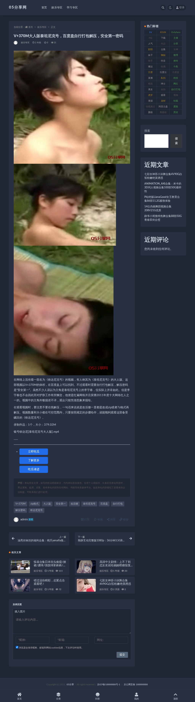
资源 (150, 101)
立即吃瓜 (33, 451)
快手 (150, 61)
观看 (163, 95)
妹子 (150, 55)
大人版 (47, 504)
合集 (163, 49)
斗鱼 (175, 66)
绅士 (163, 84)
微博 (175, 55)
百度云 (163, 72)
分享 (175, 44)
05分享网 (18, 7)
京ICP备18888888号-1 (108, 684)
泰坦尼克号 (89, 504)
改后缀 (74, 504)
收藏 (100, 519)
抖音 (163, 61)
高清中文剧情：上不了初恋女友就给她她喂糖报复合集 (115, 565)
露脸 (175, 106)
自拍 (163, 89)
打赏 (86, 519)
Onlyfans (175, 32)
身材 (163, 101)
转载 (175, 101)
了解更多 (33, 460)
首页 (44, 7)
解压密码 (20, 510)
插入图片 (20, 611)
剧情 (150, 49)
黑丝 (175, 112)
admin (26, 519)
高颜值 (163, 112)
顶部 (175, 699)
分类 (58, 699)
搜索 (147, 130)
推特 (175, 61)
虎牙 (150, 95)
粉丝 (175, 78)
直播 (150, 78)
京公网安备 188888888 (136, 684)
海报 (112, 519)
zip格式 (34, 504)
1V (150, 32)
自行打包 (118, 504)
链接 (125, 519)
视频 (175, 95)
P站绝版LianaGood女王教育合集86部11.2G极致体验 (162, 199)
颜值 (150, 112)
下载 (163, 38)
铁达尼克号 (36, 510)
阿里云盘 (163, 106)
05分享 (70, 684)
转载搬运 (150, 106)
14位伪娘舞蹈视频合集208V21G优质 (157, 208)
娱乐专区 (56, 7)
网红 (175, 84)
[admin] (16, 43)
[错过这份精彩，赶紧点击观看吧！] (20, 585)
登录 (182, 7)
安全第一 (61, 504)
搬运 (150, 66)
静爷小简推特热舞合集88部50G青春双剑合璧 (163, 218)
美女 (150, 89)
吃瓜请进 (33, 469)
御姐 (163, 55)
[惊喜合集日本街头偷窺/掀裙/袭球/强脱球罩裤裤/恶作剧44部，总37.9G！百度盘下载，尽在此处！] (20, 566)
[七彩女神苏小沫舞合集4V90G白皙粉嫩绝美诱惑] (86, 585)
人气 (150, 44)
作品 (163, 44)
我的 (136, 699)
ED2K (163, 32)
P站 (150, 38)
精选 (150, 84)
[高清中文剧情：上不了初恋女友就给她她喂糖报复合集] (86, 566)
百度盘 (104, 504)
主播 (175, 38)
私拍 (163, 78)
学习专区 (72, 7)
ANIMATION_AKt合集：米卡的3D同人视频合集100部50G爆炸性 (162, 187)
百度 (150, 72)
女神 (175, 49)
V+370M (20, 504)
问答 (97, 699)
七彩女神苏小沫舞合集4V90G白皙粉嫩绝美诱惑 (163, 176)
